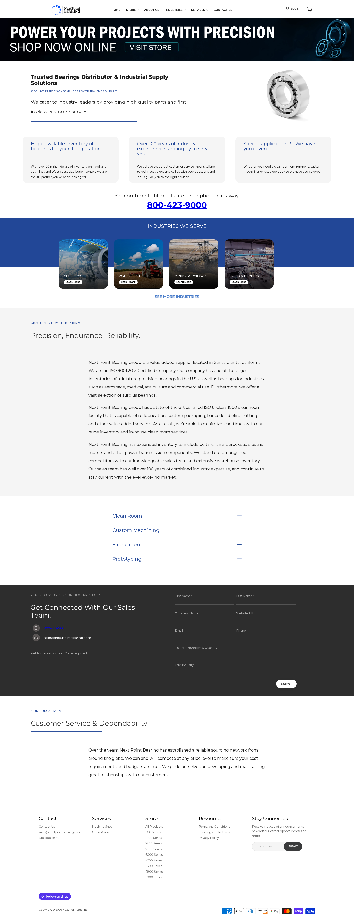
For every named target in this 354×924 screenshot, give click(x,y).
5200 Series (153, 843)
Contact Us (223, 10)
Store (131, 10)
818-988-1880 (49, 838)
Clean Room (101, 832)
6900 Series (153, 877)
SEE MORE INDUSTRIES (177, 296)
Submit (286, 684)
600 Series (153, 832)
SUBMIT (293, 846)
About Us (151, 10)
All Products (154, 826)
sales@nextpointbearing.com (60, 832)
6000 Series (154, 855)
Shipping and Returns (214, 832)
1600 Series (153, 838)
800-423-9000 (177, 205)
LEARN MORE (73, 282)
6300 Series (153, 866)
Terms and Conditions (214, 826)
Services (198, 10)
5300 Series (153, 849)
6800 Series (154, 872)
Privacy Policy (209, 838)
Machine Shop (102, 826)
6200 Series (153, 860)
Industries (174, 10)
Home (115, 10)
